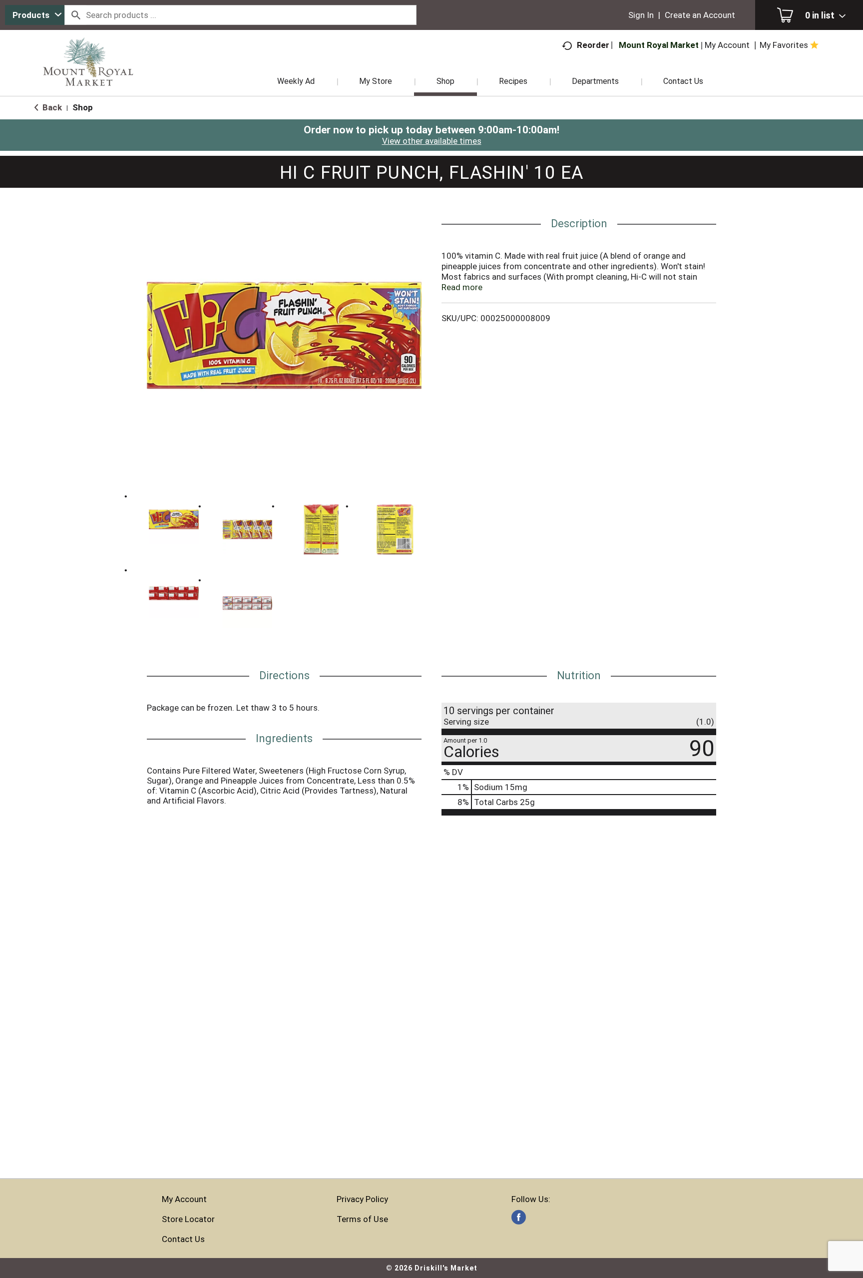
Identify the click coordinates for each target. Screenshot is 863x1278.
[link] (518, 1217)
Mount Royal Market (659, 45)
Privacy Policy (362, 1199)
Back (51, 107)
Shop (82, 107)
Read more (461, 287)
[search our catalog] (75, 15)
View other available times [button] (431, 141)
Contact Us (183, 1239)
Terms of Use (362, 1219)
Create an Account (700, 15)
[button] (174, 519)
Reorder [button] (593, 45)
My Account (184, 1199)
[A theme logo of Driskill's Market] (88, 74)
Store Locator (188, 1219)
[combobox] (34, 15)
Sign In (641, 15)
